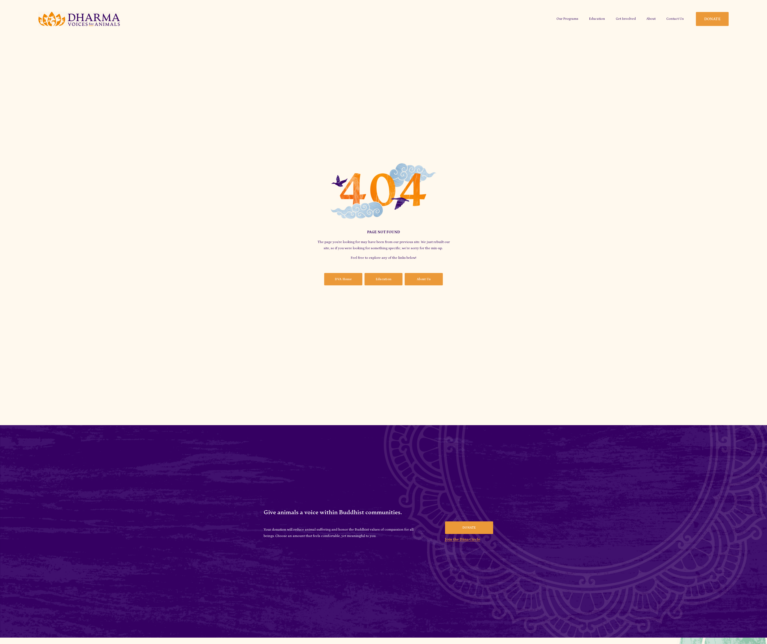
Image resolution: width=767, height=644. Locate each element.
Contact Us (675, 19)
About (651, 19)
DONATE (712, 19)
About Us (424, 279)
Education (383, 279)
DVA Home (343, 279)
